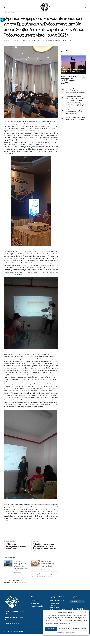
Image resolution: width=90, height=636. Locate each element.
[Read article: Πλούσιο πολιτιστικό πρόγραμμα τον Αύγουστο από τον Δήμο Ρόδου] (73, 64)
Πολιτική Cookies (60, 632)
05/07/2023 (7, 40)
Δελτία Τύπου (11, 12)
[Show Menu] (4, 6)
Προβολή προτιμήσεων (79, 629)
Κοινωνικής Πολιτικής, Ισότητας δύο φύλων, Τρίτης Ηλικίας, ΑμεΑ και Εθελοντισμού (43, 40)
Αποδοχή (51, 629)
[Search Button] (85, 6)
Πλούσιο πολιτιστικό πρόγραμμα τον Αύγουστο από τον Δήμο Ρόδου (69, 79)
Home (5, 12)
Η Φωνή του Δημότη (37, 606)
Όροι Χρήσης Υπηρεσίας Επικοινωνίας (55, 605)
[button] (2, 20)
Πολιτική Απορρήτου (70, 632)
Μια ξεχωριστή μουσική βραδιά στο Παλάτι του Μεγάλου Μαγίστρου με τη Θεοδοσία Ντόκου (76, 111)
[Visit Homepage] (45, 7)
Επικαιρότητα (35, 600)
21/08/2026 (18, 573)
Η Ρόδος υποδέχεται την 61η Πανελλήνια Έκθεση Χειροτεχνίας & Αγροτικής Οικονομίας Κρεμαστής (75, 90)
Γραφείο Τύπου (36, 603)
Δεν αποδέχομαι (64, 629)
